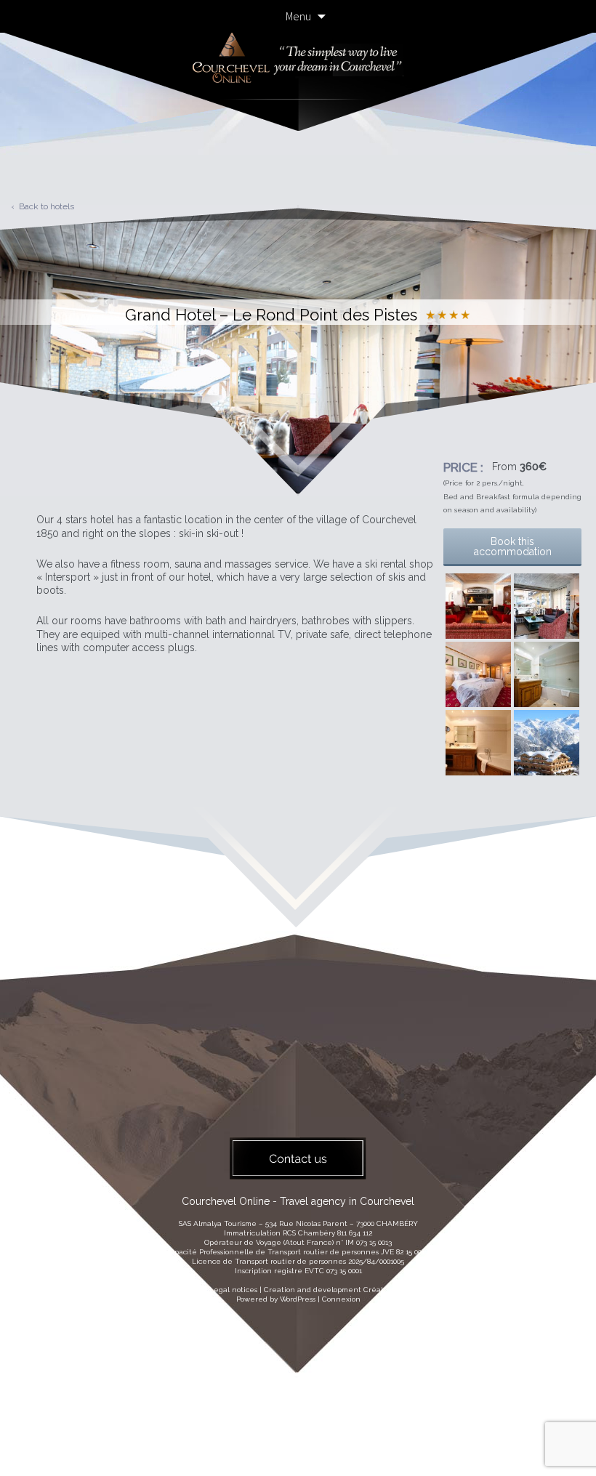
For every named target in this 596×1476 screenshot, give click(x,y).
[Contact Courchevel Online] (298, 1158)
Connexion (341, 1299)
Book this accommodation (513, 546)
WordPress (297, 1299)
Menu (298, 16)
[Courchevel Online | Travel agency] (298, 103)
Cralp (375, 1290)
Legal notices (233, 1290)
